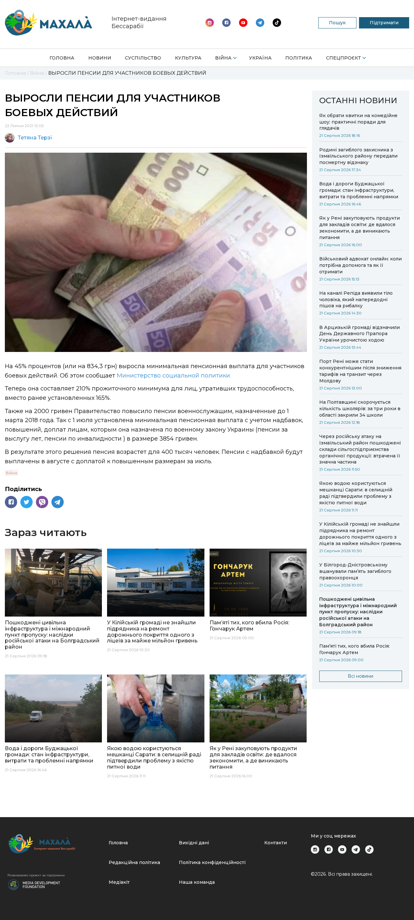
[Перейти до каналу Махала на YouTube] (260, 22)
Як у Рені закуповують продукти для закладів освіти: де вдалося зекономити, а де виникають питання (359, 227)
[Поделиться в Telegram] (57, 502)
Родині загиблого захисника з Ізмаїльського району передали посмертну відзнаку (358, 156)
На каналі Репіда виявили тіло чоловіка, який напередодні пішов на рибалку (356, 299)
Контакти (275, 843)
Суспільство (143, 58)
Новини (99, 58)
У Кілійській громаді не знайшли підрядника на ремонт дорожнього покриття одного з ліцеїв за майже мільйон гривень (360, 533)
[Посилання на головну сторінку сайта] (55, 843)
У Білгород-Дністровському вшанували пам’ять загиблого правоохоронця (355, 571)
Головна (61, 58)
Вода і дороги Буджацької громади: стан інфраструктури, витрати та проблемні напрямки (358, 190)
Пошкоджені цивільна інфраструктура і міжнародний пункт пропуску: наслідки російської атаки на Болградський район (358, 612)
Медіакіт (119, 882)
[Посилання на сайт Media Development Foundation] (33, 884)
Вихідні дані (194, 843)
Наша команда (197, 882)
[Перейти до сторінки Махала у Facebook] (226, 22)
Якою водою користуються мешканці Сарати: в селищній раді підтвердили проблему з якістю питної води (355, 493)
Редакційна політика (134, 862)
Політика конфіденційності (212, 862)
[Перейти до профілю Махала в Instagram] (209, 22)
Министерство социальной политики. (174, 375)
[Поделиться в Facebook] (11, 502)
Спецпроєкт (343, 58)
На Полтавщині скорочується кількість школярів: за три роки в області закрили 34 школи (359, 408)
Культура (188, 58)
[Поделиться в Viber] (42, 502)
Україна (260, 58)
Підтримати (384, 23)
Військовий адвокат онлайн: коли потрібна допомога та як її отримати (360, 265)
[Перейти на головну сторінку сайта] (48, 23)
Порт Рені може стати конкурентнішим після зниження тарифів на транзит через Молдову (360, 371)
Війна (223, 58)
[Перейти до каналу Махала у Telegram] (277, 22)
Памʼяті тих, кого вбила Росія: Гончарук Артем (355, 649)
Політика (298, 58)
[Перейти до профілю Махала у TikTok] (369, 849)
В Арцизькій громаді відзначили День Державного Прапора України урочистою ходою (359, 333)
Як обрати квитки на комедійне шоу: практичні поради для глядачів (358, 122)
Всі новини (360, 676)
